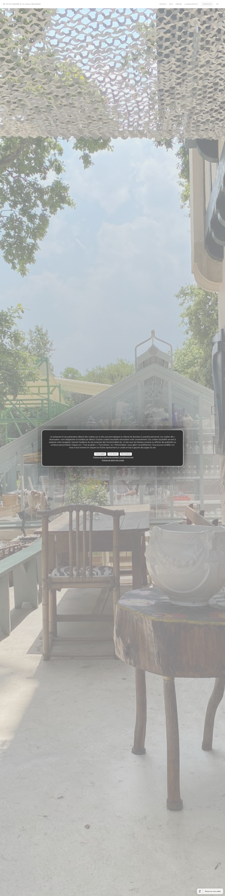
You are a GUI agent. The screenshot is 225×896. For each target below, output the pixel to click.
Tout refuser (113, 454)
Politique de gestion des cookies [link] (113, 460)
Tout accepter (100, 454)
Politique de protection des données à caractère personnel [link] (113, 457)
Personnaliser (126, 454)
